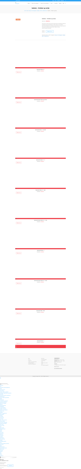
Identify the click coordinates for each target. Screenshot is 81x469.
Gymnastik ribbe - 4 (40, 250)
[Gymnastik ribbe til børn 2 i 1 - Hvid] (27, 277)
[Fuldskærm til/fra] (1, 467)
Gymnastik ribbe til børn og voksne (40, 99)
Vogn (42, 361)
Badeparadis (2, 399)
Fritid (1, 442)
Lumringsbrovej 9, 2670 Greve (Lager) (60, 364)
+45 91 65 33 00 (61, 359)
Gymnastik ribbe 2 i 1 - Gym (40, 190)
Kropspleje (1, 416)
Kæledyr (60, 3)
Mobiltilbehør (2, 406)
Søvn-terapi (1, 424)
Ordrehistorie (43, 360)
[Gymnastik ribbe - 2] (27, 338)
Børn (51, 3)
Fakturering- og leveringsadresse (5, 387)
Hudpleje (38, 10)
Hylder (1, 431)
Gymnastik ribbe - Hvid (40, 310)
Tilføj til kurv (49, 31)
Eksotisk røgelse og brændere (4, 397)
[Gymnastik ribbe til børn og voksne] (27, 96)
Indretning (1, 394)
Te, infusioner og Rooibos (4, 400)
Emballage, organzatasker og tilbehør (5, 393)
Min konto (62, 0)
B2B (63, 3)
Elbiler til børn (2, 449)
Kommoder (1, 432)
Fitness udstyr (2, 425)
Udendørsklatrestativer (3, 447)
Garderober (1, 433)
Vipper (1, 445)
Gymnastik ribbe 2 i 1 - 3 (40, 159)
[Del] (2, 467)
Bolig (28, 3)
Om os (55, 0)
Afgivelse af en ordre (44, 362)
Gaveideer (56, 3)
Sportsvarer (2, 444)
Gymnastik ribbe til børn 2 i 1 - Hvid (40, 280)
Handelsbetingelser (31, 362)
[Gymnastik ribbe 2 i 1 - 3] (27, 157)
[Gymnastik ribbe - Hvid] (27, 307)
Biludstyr (1, 404)
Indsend (10, 465)
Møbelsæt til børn (2, 428)
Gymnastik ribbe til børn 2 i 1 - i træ (40, 220)
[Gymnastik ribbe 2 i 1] (27, 66)
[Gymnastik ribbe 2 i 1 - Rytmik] (27, 126)
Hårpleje (1, 415)
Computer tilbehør (3, 407)
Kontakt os (58, 0)
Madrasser (1, 434)
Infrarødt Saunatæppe (3, 423)
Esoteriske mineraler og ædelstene (5, 395)
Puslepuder (1, 435)
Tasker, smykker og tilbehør (4, 391)
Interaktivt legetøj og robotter (4, 443)
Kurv (0, 386)
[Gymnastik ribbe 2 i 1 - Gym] (27, 187)
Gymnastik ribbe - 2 (40, 340)
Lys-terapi (1, 418)
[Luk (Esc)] (3, 467)
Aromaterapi (2, 390)
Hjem (25, 10)
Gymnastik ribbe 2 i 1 (40, 69)
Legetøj (1, 440)
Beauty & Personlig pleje (45, 3)
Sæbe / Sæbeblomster (43, 10)
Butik (27, 10)
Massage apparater (3, 405)
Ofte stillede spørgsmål (44, 365)
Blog (53, 0)
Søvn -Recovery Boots (3, 419)
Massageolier (2, 414)
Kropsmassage (2, 421)
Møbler (1, 398)
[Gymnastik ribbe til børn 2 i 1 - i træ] (27, 217)
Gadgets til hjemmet (3, 408)
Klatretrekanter (2, 446)
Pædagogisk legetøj (3, 441)
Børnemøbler (2, 427)
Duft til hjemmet (2, 389)
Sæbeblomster (2, 396)
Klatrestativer (2, 437)
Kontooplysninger (44, 359)
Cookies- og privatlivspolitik (32, 361)
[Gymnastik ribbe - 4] (27, 247)
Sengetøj (1, 436)
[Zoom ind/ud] (0, 467)
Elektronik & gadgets (35, 3)
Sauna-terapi (2, 417)
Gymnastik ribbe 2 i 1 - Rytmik (40, 129)
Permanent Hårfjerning (3, 422)
